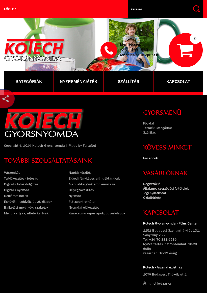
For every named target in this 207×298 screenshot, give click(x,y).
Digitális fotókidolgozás (21, 184)
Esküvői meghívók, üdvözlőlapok (28, 201)
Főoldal (11, 9)
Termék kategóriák (157, 128)
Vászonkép (12, 172)
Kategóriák (29, 82)
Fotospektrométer (82, 201)
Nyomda (75, 195)
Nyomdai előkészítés (84, 207)
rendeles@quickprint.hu (140, 55)
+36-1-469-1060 (134, 49)
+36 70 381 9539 (162, 239)
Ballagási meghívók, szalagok (26, 207)
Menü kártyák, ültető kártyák (26, 213)
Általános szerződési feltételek (166, 188)
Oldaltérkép (152, 197)
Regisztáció (151, 184)
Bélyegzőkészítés (81, 190)
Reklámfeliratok (16, 195)
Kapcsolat (178, 82)
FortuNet (89, 145)
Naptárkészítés (80, 172)
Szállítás (128, 82)
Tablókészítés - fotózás (21, 178)
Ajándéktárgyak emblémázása (92, 184)
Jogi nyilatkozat (154, 193)
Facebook (150, 158)
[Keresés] (196, 9)
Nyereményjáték (78, 82)
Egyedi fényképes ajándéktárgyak (94, 178)
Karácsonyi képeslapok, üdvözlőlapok (97, 213)
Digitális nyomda (16, 190)
